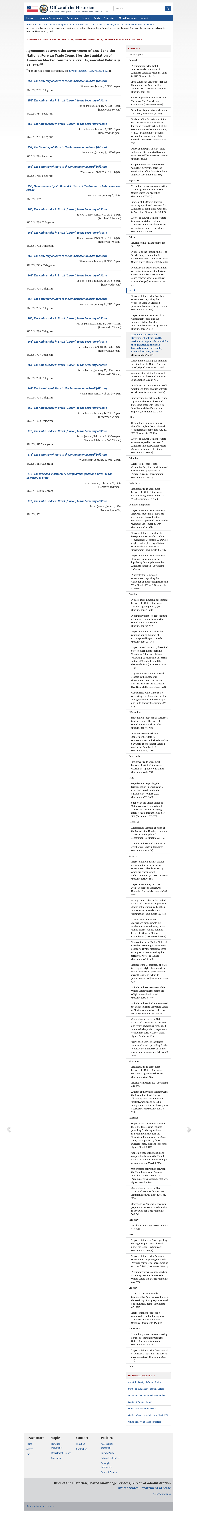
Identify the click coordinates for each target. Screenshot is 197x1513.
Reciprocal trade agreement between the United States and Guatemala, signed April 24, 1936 (147, 767)
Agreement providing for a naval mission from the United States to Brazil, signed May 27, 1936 (148, 376)
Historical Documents (56, 1445)
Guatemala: (134, 756)
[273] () (66, 501)
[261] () (66, 232)
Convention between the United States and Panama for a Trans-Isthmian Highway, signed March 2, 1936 (149, 1193)
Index (132, 1366)
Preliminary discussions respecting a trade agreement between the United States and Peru (149, 1277)
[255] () (66, 100)
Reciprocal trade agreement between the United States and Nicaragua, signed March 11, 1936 (147, 1072)
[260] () (66, 209)
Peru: (131, 1234)
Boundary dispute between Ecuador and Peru (149, 112)
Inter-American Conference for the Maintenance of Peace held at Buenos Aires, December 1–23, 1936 (149, 87)
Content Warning (109, 1472)
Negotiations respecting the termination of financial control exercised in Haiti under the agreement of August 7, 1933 (147, 790)
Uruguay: (133, 1288)
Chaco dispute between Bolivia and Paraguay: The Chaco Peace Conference (149, 101)
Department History (61, 1452)
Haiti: (131, 778)
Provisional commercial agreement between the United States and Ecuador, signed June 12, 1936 (149, 605)
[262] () (66, 256)
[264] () (66, 299)
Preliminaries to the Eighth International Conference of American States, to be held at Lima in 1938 (149, 71)
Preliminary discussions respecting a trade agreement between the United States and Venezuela (149, 1339)
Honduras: (134, 822)
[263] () (66, 275)
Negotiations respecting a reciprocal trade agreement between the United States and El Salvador (149, 723)
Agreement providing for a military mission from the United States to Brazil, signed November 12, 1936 (149, 364)
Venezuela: (134, 1328)
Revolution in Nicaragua (149, 1085)
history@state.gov (162, 1493)
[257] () (66, 147)
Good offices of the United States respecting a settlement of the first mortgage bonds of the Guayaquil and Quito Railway (149, 699)
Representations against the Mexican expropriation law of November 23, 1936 (149, 889)
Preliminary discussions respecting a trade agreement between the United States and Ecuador (149, 621)
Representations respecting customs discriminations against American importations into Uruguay (148, 1318)
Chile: (131, 417)
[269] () (66, 408)
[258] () (66, 166)
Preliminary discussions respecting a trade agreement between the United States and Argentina (149, 191)
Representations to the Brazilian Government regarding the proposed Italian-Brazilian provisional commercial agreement (149, 322)
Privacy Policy (107, 1452)
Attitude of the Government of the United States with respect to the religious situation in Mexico (148, 992)
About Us (80, 1443)
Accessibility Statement (107, 1445)
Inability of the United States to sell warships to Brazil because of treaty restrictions (149, 389)
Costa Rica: (134, 483)
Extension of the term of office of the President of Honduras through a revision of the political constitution (149, 833)
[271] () (66, 454)
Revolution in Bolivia (148, 245)
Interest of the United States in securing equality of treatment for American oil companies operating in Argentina (149, 207)
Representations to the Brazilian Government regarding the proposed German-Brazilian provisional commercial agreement (149, 303)
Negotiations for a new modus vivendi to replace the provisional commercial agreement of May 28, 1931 (149, 428)
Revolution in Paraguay (149, 1227)
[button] (49, 18)
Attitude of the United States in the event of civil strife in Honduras (148, 847)
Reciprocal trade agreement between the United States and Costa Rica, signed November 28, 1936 (147, 494)
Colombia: (134, 458)
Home (29, 1443)
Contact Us (81, 1448)
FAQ (28, 1454)
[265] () (66, 318)
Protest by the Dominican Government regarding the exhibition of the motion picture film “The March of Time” (149, 582)
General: (133, 60)
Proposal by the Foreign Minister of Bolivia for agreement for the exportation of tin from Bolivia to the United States (149, 257)
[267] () (66, 365)
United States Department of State (144, 1488)
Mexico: (133, 856)
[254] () (66, 81)
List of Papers (136, 54)
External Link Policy (110, 1458)
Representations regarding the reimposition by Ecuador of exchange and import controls (147, 636)
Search (29, 1448)
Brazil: (132, 290)
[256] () (66, 124)
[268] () (66, 388)
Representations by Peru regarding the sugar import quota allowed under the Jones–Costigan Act (149, 1245)
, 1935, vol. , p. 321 (89, 70)
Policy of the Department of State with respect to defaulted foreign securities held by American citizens (149, 154)
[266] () (66, 341)
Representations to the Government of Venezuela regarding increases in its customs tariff (149, 1355)
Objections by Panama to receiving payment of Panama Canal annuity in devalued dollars (149, 1209)
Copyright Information (106, 1465)
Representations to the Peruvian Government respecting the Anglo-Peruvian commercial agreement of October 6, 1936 (149, 1261)
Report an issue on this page (40, 1506)
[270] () (66, 431)
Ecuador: (133, 594)
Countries (56, 1458)
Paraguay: (134, 1220)
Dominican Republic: (139, 504)
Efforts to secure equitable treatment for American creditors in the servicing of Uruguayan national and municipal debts (149, 1300)
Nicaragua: (134, 1061)
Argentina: (134, 180)
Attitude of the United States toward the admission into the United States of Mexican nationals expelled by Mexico (149, 1008)
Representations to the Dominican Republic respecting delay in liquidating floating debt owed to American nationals (148, 562)
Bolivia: (132, 237)
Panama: (133, 1118)
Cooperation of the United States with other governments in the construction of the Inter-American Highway (149, 169)
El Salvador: (135, 712)
